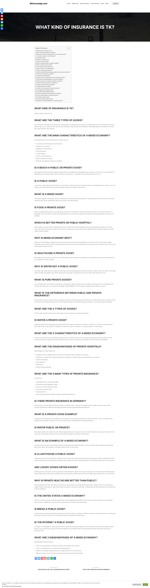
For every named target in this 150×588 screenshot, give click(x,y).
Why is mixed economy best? (44, 65)
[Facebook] (1, 9)
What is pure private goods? (44, 70)
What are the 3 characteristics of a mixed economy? (51, 77)
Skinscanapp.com (37, 3)
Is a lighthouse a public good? (45, 90)
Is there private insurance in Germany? (47, 82)
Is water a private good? (43, 75)
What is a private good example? (46, 84)
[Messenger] (1, 12)
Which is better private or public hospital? (47, 63)
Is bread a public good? (43, 97)
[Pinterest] (1, 16)
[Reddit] (1, 19)
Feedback (115, 3)
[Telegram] (1, 22)
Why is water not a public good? (45, 68)
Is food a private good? (42, 61)
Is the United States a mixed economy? (47, 95)
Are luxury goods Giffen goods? (45, 91)
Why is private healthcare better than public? (49, 93)
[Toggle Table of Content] (68, 48)
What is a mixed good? (42, 59)
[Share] (1, 28)
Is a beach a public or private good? (46, 56)
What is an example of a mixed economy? (48, 88)
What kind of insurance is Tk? (44, 50)
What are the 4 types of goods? (45, 73)
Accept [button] (145, 584)
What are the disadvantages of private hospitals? (50, 79)
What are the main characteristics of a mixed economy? (51, 54)
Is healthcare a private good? (44, 66)
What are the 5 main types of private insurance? (50, 81)
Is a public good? (41, 57)
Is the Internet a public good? (45, 98)
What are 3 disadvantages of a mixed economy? (50, 100)
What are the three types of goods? (45, 52)
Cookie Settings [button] (137, 584)
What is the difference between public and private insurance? (53, 72)
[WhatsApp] (1, 25)
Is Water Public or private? (44, 86)
